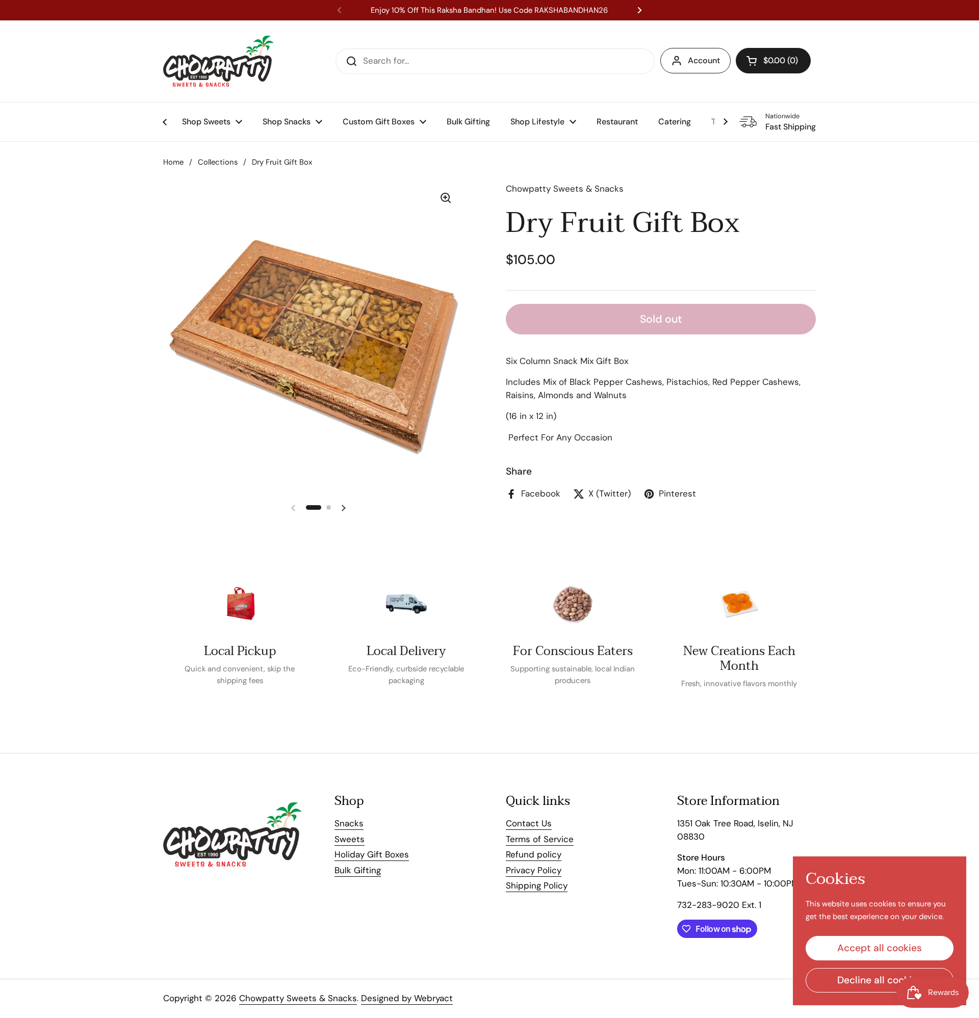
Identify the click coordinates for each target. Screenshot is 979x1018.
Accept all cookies (879, 948)
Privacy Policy (533, 870)
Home (173, 162)
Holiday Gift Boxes (371, 854)
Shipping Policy (537, 885)
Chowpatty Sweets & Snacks (298, 998)
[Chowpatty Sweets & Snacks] (218, 61)
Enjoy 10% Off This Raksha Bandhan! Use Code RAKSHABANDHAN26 (489, 10)
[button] (773, 60)
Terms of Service (540, 839)
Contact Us (529, 823)
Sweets (349, 839)
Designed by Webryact (407, 998)
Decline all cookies (879, 980)
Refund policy (533, 854)
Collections (218, 162)
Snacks (349, 823)
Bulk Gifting (357, 870)
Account (704, 60)
